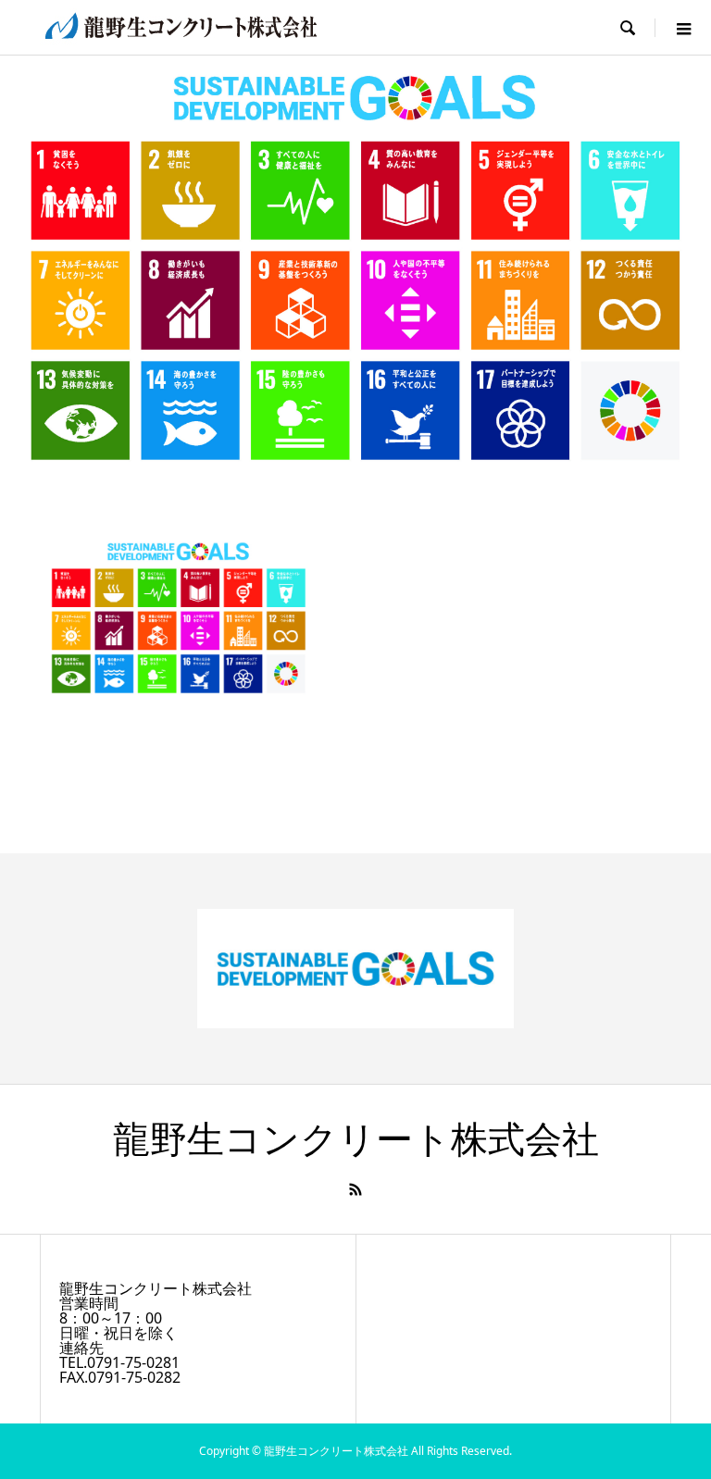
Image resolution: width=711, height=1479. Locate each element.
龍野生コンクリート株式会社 (356, 1140)
